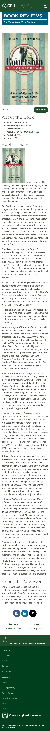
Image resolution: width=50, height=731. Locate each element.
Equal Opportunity (8, 688)
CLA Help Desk (7, 671)
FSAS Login (6, 656)
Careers (4, 683)
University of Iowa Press (28, 132)
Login (4, 708)
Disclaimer (5, 703)
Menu (45, 7)
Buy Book (41, 109)
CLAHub (5, 666)
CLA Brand (6, 661)
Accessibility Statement (10, 698)
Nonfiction (18, 128)
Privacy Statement (8, 693)
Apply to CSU (6, 677)
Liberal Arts (6, 650)
